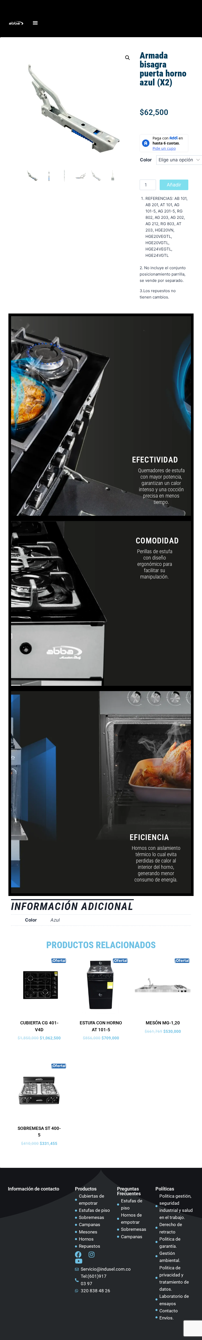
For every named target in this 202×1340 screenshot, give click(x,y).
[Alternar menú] (35, 22)
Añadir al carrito (173, 186)
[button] (127, 57)
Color (146, 159)
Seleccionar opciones (39, 1050)
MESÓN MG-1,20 (163, 1022)
